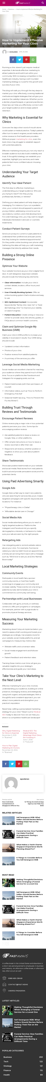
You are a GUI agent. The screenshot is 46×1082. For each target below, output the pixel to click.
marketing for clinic (24, 139)
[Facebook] (13, 59)
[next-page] (7, 943)
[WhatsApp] (33, 59)
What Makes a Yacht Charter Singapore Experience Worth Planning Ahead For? (29, 847)
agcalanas (13, 52)
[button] (43, 3)
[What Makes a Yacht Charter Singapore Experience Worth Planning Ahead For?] (8, 848)
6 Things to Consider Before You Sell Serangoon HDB (29, 859)
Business (11, 9)
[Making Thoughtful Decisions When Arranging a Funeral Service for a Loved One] (8, 882)
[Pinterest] (26, 59)
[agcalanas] (4, 52)
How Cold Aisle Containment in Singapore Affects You (10, 803)
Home (4, 9)
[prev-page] (3, 943)
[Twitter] (19, 59)
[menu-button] (4, 3)
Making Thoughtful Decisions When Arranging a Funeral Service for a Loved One (29, 881)
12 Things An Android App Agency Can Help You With (34, 803)
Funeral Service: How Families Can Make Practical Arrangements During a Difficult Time (29, 834)
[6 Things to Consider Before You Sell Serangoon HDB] (8, 861)
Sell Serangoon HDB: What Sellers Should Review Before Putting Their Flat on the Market (29, 820)
